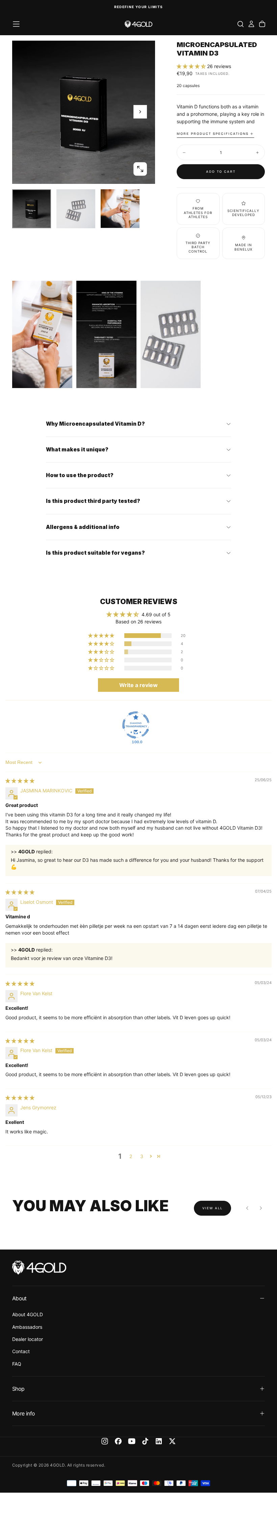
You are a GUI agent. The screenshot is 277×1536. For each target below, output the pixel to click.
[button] (16, 24)
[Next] (261, 1208)
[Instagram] (105, 1441)
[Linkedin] (159, 1441)
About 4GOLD (27, 1314)
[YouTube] (132, 1441)
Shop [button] (18, 1388)
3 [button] (141, 1156)
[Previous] (247, 1208)
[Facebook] (118, 1441)
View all (212, 1208)
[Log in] (251, 24)
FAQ (16, 1364)
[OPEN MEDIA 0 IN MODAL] (140, 169)
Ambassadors (27, 1327)
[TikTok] (145, 1441)
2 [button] (130, 1156)
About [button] (19, 1298)
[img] (19, 781)
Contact (21, 1351)
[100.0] (135, 725)
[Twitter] (172, 1441)
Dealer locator (27, 1339)
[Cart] (262, 24)
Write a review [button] (138, 685)
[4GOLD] (39, 1267)
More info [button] (23, 1413)
